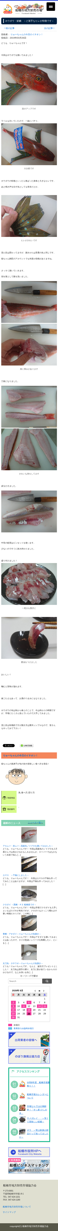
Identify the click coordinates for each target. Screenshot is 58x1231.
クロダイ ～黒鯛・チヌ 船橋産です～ (19, 904)
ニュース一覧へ (35, 822)
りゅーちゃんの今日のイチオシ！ (27, 34)
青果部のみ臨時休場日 (24, 1028)
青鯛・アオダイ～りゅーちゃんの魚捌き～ (22, 934)
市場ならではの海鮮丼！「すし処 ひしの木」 (33, 1109)
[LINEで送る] (26, 745)
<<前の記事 (9, 28)
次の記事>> (49, 28)
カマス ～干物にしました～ (16, 875)
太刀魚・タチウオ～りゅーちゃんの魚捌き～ (23, 963)
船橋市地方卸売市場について (17, 1206)
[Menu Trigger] (51, 6)
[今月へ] (39, 990)
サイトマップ (9, 1212)
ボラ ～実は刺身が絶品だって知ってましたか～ (34, 1133)
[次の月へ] (44, 990)
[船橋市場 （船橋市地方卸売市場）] (24, 13)
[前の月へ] (34, 990)
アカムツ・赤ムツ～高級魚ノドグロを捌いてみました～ (28, 846)
